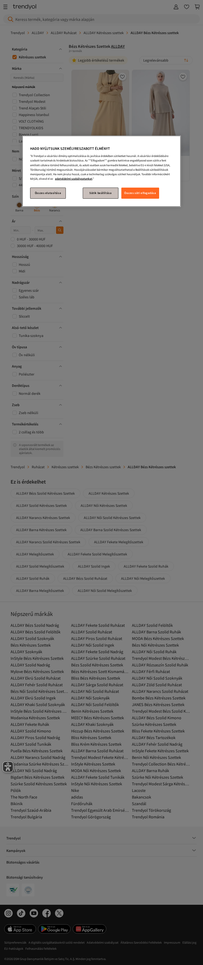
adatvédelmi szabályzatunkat (73, 178)
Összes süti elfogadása (140, 193)
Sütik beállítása (100, 193)
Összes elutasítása (48, 193)
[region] (101, 171)
